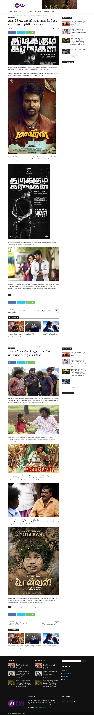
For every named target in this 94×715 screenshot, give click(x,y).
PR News (46, 11)
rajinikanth (20, 295)
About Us (64, 670)
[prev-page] (9, 339)
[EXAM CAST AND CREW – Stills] (66, 51)
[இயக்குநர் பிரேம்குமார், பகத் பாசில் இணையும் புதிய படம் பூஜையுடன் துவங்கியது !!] (66, 23)
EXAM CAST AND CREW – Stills (77, 49)
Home (10, 11)
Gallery (29, 11)
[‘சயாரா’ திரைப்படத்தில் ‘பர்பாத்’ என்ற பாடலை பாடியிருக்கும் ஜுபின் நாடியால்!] (51, 326)
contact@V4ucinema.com (40, 707)
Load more (74, 56)
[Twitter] (71, 701)
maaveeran (14, 295)
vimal (47, 295)
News (15, 11)
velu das (43, 295)
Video (53, 11)
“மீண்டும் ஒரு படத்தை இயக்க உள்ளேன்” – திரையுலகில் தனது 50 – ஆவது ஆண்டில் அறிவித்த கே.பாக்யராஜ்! (15, 335)
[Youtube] (74, 701)
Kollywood (17, 15)
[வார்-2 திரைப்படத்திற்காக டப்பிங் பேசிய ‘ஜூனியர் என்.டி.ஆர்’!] (33, 326)
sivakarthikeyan (27, 295)
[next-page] (11, 339)
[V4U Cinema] (16, 703)
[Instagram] (67, 701)
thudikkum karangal (36, 295)
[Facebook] (63, 701)
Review (22, 11)
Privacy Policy (65, 676)
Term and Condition (67, 673)
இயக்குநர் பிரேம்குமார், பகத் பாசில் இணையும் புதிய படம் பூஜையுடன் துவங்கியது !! (77, 23)
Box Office (38, 11)
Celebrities (10, 331)
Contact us (65, 679)
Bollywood (28, 331)
